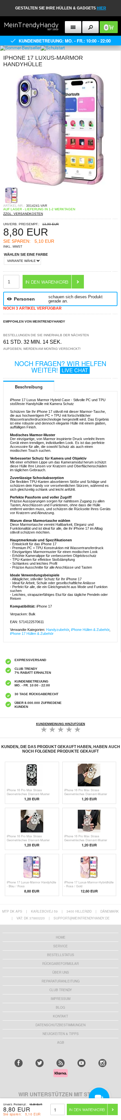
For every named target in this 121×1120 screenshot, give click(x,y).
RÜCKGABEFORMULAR (60, 963)
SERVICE (60, 946)
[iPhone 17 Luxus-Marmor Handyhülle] (60, 185)
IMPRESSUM (60, 998)
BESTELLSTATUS (60, 955)
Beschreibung (29, 387)
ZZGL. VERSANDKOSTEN (23, 213)
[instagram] (102, 1063)
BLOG (60, 1007)
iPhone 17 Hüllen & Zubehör (32, 633)
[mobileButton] (90, 27)
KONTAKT (60, 1016)
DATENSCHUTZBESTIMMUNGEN (60, 1025)
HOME (61, 937)
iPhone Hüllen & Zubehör (90, 630)
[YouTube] (81, 1063)
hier (101, 8)
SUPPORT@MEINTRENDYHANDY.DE (82, 918)
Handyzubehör (57, 630)
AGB (60, 1042)
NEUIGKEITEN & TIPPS (61, 1033)
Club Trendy (60, 990)
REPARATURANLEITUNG (61, 981)
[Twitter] (39, 1063)
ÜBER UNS (60, 972)
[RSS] (60, 1063)
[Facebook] (19, 1063)
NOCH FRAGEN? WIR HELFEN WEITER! (60, 367)
